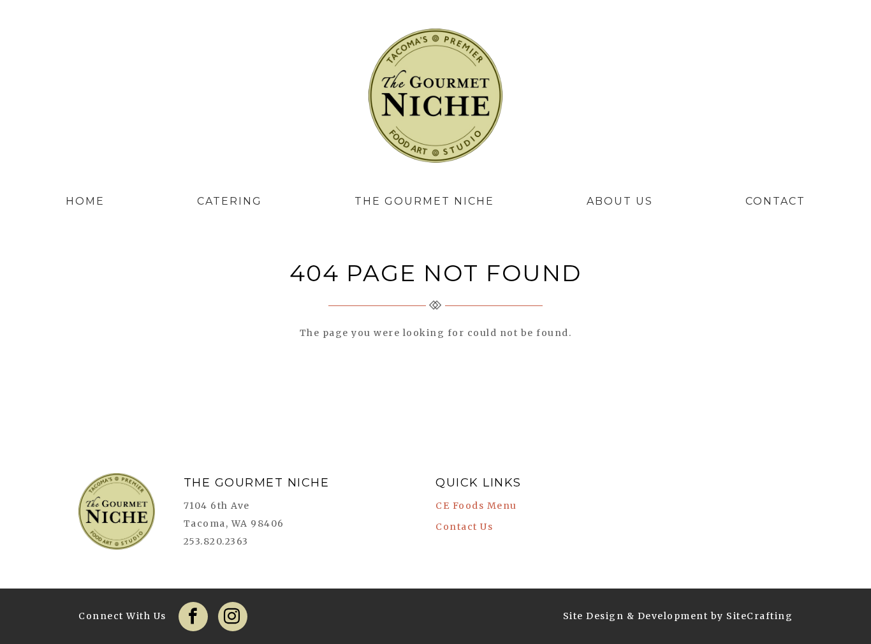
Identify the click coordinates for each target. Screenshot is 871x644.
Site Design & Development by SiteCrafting (678, 616)
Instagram (232, 616)
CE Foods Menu (476, 505)
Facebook (193, 616)
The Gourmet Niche (435, 99)
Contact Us (464, 526)
